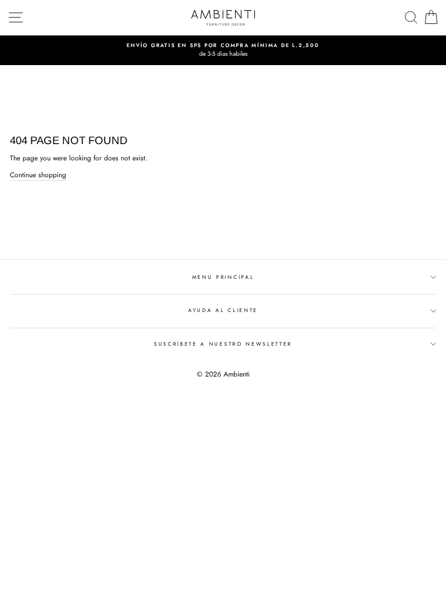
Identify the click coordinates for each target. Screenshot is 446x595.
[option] (223, 50)
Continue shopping (38, 175)
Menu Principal (223, 277)
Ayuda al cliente (223, 310)
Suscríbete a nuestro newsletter (223, 343)
